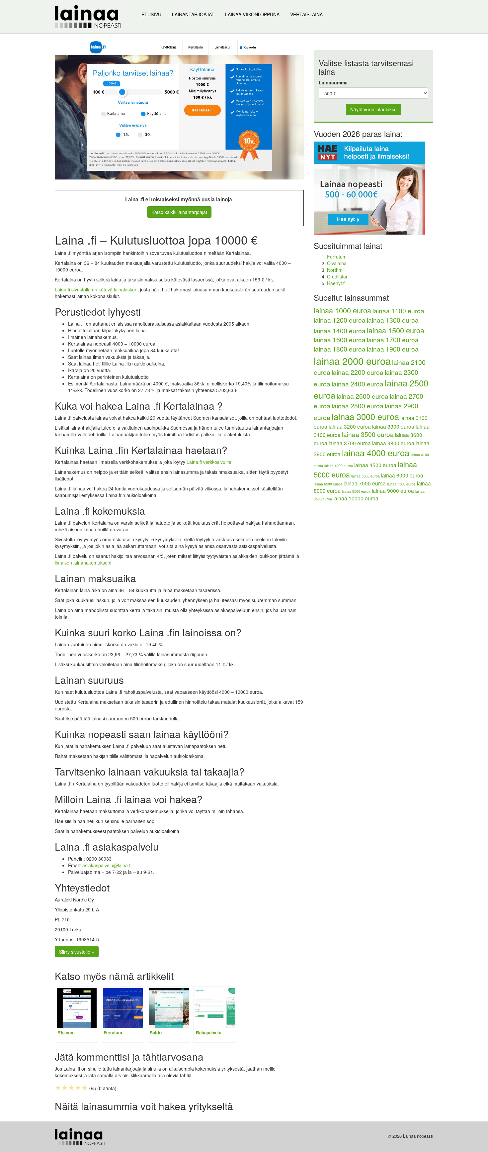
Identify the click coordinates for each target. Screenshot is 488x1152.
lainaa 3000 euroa (365, 416)
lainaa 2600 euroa (362, 396)
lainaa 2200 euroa (357, 372)
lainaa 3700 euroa (350, 443)
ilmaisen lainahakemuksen (82, 562)
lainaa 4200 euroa (338, 465)
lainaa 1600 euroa (340, 339)
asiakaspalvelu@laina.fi (106, 865)
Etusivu (151, 14)
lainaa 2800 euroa (357, 405)
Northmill (336, 269)
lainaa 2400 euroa (357, 383)
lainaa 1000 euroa (342, 310)
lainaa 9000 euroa (393, 490)
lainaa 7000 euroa (365, 483)
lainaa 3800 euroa (393, 443)
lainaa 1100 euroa (398, 310)
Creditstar (337, 276)
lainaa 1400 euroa (340, 330)
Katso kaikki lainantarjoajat (179, 212)
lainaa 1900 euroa (393, 349)
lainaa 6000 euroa (402, 475)
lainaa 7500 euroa (401, 483)
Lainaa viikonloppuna (252, 14)
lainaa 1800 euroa (340, 349)
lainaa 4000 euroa (375, 453)
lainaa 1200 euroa (340, 320)
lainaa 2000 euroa (352, 360)
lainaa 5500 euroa (365, 475)
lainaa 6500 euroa (328, 483)
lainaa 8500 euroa (356, 491)
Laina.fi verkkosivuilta (209, 462)
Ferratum (337, 256)
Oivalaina (337, 263)
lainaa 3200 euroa (350, 426)
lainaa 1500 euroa (395, 330)
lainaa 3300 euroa (393, 426)
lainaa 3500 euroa (368, 434)
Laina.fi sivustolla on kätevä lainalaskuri (96, 289)
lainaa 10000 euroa (355, 498)
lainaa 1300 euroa (393, 320)
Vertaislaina (306, 14)
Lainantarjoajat (193, 14)
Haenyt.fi (336, 283)
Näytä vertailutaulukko (373, 109)
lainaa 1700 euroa (393, 339)
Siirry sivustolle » (76, 951)
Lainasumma (333, 82)
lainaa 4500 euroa (375, 465)
